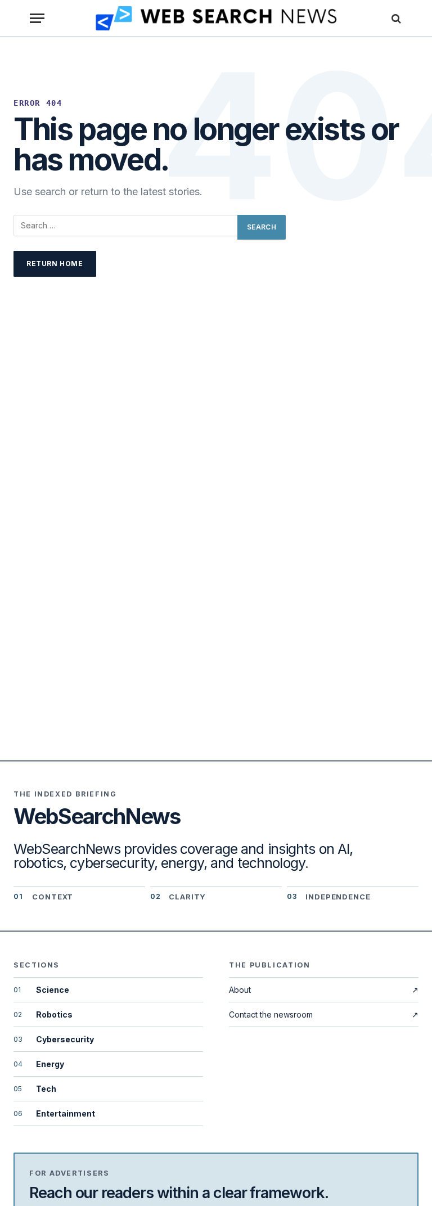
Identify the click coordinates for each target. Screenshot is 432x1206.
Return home (54, 263)
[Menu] (37, 18)
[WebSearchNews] (216, 18)
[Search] (394, 18)
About (323, 989)
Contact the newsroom (323, 1014)
